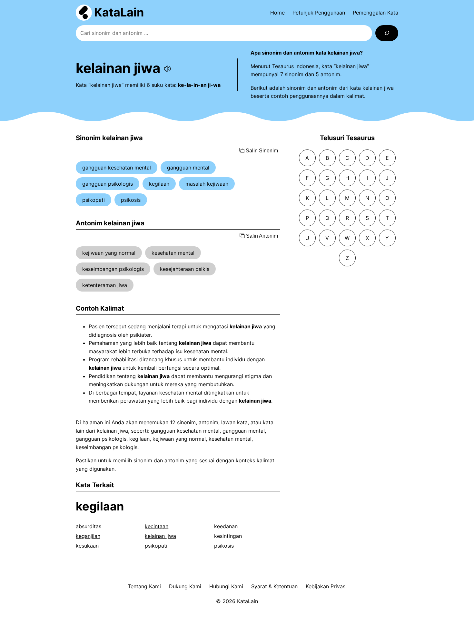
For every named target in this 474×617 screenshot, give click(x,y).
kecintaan (156, 526)
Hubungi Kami (226, 586)
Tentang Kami (144, 586)
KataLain (119, 12)
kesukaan (87, 545)
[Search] (386, 33)
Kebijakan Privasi (326, 586)
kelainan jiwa (160, 536)
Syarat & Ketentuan (274, 586)
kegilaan (159, 183)
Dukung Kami (185, 586)
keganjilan (88, 536)
